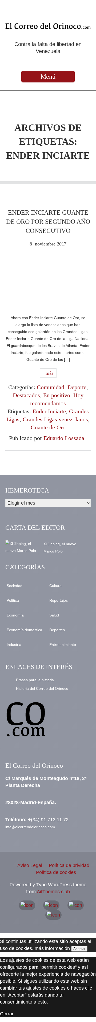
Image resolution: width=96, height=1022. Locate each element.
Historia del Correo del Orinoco (42, 688)
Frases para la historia (35, 680)
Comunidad (50, 387)
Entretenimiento (62, 644)
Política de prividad (69, 865)
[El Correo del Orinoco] (48, 25)
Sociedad (14, 586)
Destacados (26, 395)
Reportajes (58, 600)
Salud (54, 615)
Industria (14, 644)
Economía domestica (24, 630)
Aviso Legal (29, 865)
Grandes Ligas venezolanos (55, 419)
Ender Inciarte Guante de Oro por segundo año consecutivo (48, 221)
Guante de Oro (48, 427)
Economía (15, 615)
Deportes (57, 630)
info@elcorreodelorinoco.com (30, 827)
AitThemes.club (53, 891)
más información (52, 948)
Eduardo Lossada (63, 438)
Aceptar (79, 949)
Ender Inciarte (49, 411)
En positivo (56, 395)
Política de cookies (56, 872)
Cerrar (7, 1013)
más (48, 373)
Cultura (55, 586)
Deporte (76, 387)
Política (13, 600)
